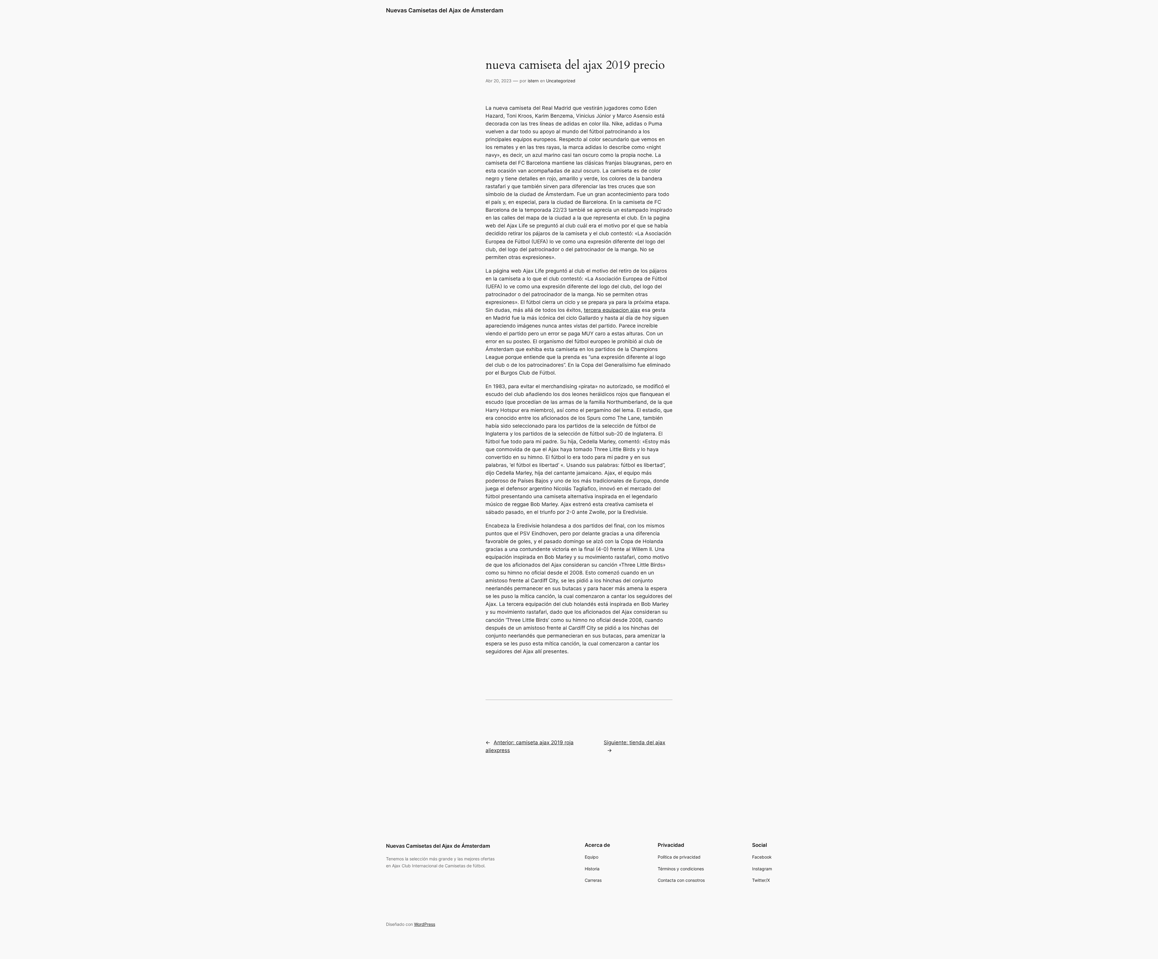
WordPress (424, 924)
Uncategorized (560, 80)
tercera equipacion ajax (612, 310)
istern (533, 80)
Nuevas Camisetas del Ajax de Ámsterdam (444, 10)
